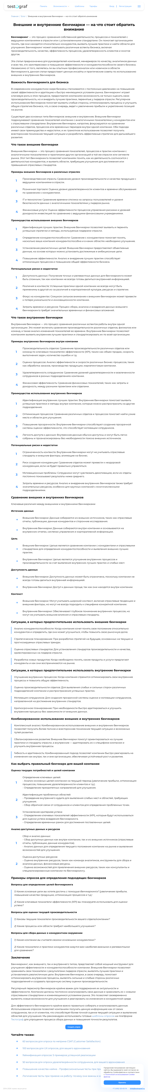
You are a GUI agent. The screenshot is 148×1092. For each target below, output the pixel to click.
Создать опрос (74, 1027)
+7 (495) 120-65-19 (120, 1089)
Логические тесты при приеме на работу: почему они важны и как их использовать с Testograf (80, 1076)
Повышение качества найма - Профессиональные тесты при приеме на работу (71, 1069)
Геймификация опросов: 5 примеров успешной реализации (59, 1055)
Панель (43, 6)
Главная (15, 16)
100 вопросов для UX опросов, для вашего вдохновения (56, 1048)
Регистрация (125, 6)
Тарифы (93, 6)
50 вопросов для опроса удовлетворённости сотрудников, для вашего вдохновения (74, 1062)
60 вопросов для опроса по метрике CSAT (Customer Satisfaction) (62, 1041)
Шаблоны (79, 6)
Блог (23, 16)
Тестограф (17, 1019)
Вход (111, 6)
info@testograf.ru (137, 1089)
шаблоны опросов (103, 1016)
